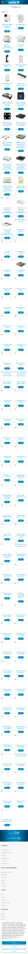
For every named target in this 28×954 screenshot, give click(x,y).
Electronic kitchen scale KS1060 (20, 615)
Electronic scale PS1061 (7, 401)
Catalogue (3, 885)
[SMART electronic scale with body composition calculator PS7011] (7, 158)
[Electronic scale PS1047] (21, 450)
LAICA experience (5, 850)
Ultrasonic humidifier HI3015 (21, 65)
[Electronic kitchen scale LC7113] (7, 757)
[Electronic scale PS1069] (21, 357)
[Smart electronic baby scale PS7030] (7, 813)
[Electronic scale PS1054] (21, 412)
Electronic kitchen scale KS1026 (7, 671)
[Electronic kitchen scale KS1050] (7, 738)
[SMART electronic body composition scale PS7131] (21, 95)
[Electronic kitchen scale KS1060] (21, 608)
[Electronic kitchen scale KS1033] (21, 720)
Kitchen (3, 897)
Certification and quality (6, 852)
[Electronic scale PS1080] (7, 338)
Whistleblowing (4, 863)
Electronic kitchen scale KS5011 (7, 593)
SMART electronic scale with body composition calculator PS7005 (21, 145)
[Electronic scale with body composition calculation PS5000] (7, 223)
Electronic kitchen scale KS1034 (20, 653)
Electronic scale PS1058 (21, 401)
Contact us (3, 855)
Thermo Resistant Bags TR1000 (7, 382)
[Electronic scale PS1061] (7, 394)
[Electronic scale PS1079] (21, 319)
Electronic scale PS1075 (21, 289)
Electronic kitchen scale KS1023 (7, 653)
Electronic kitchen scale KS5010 (20, 708)
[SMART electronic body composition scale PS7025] (21, 116)
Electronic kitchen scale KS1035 (20, 575)
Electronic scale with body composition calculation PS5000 (7, 232)
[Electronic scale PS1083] (21, 431)
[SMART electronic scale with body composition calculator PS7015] (21, 158)
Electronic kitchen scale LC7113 (7, 764)
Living (2, 894)
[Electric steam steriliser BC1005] (21, 179)
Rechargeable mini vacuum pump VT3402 (7, 497)
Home (8, 6)
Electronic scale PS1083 (21, 438)
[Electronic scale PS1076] (7, 301)
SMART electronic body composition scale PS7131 (21, 104)
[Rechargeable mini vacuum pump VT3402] (7, 489)
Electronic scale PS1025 (7, 475)
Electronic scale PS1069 (21, 364)
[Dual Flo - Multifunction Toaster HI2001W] (7, 38)
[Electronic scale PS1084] (21, 245)
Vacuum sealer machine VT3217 (7, 534)
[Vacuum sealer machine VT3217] (7, 527)
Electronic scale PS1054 (21, 419)
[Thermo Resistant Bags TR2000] (21, 375)
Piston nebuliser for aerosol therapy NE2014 (7, 556)
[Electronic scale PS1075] (21, 282)
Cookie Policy (9, 938)
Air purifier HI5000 (21, 24)
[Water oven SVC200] (7, 245)
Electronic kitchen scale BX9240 (20, 555)
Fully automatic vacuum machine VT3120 (21, 476)
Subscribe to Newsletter (12, 838)
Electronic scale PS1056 (7, 419)
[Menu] (2, 2)
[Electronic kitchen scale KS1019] (21, 627)
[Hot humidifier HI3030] (21, 38)
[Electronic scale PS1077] (21, 301)
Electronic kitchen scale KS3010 (7, 783)
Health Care (4, 877)
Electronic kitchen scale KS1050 (7, 745)
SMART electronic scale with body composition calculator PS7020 (7, 188)
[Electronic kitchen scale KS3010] (7, 776)
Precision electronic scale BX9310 (21, 764)
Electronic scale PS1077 (21, 308)
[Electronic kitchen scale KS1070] (21, 683)
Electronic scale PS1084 (21, 252)
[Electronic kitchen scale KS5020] (21, 739)
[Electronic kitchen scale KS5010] (21, 701)
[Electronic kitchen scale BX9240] (21, 548)
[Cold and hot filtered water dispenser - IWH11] (7, 18)
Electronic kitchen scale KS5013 (20, 783)
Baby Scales (4, 875)
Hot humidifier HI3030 (20, 45)
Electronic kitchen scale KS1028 (7, 690)
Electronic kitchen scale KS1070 (20, 690)
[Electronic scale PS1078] (7, 319)
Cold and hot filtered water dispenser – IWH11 (7, 26)
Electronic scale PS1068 (7, 364)
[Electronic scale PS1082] (7, 431)
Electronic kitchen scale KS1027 (20, 671)
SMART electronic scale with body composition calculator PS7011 (7, 167)
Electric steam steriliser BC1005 (20, 187)
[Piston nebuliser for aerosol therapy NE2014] (7, 548)
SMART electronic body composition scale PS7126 (7, 144)
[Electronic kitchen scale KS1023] (7, 645)
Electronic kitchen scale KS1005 (7, 575)
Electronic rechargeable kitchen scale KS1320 (20, 595)
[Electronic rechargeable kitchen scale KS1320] (21, 586)
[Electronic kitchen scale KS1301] (7, 701)
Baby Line (3, 883)
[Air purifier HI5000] (21, 18)
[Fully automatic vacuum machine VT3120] (21, 468)
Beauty (2, 880)
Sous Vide (3, 900)
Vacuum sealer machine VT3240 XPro (20, 535)
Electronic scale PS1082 (7, 438)
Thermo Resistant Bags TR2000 (21, 382)
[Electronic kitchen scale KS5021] (7, 795)
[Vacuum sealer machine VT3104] (21, 77)
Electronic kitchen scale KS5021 (7, 802)
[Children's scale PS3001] (21, 795)
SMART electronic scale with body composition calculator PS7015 (21, 167)
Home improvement (5, 902)
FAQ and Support (5, 858)
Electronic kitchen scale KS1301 (7, 708)
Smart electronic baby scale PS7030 (7, 820)
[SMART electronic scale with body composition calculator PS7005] (21, 136)
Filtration (3, 914)
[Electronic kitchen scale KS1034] (21, 645)
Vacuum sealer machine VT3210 (20, 516)
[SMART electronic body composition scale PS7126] (7, 136)
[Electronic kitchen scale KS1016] (7, 627)
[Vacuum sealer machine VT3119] (21, 489)
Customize (14, 947)
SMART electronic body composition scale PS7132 (7, 124)
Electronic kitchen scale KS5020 (20, 746)
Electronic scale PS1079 (21, 326)
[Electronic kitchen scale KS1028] (7, 683)
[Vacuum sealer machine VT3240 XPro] (21, 527)
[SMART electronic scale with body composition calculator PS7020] (7, 179)
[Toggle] (26, 875)
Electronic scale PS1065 (21, 270)
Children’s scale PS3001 (21, 802)
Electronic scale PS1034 (7, 270)
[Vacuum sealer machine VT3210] (21, 509)
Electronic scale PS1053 (7, 457)
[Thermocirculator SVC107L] (21, 223)
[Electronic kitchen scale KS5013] (21, 776)
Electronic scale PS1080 (7, 345)
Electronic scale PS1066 (21, 345)
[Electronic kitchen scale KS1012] (7, 608)
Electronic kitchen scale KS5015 (7, 727)
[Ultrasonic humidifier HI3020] (7, 77)
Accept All (14, 943)
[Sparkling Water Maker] (7, 58)
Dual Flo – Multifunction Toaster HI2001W (7, 46)
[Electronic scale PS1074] (7, 282)
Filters (2, 919)
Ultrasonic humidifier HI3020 (7, 84)
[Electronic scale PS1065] (21, 263)
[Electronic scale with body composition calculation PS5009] (7, 201)
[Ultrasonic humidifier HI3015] (21, 58)
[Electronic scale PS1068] (7, 357)
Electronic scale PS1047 (21, 457)
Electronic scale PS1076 (7, 308)
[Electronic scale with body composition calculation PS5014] (21, 201)
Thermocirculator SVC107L (20, 230)
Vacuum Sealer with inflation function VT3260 (7, 104)
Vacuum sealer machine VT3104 (20, 84)
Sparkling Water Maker (7, 65)
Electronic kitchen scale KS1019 (20, 634)
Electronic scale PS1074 (7, 289)
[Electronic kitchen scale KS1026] (7, 664)
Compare (7, 31)
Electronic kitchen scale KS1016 (7, 634)
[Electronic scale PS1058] (21, 394)
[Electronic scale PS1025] (7, 468)
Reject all (14, 951)
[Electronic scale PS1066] (21, 338)
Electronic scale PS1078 (7, 326)
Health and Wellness (6, 872)
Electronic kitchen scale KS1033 (20, 727)
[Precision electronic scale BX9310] (21, 757)
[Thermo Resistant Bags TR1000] (7, 375)
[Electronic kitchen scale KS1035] (21, 568)
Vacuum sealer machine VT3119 (20, 496)
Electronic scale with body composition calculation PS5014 (21, 210)
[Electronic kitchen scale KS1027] (21, 664)
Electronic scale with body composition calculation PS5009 (7, 210)
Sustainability (4, 861)
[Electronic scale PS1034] (7, 263)
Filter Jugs (3, 916)
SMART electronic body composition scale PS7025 (21, 124)
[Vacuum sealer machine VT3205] (7, 509)
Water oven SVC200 (7, 252)
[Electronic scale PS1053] (7, 450)
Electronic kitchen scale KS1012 (7, 615)
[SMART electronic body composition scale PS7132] (7, 116)
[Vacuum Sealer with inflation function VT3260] (7, 95)
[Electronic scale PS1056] (7, 412)
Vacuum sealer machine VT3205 (7, 516)
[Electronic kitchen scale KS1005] (7, 568)
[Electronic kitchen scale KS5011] (7, 586)
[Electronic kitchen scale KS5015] (7, 720)
